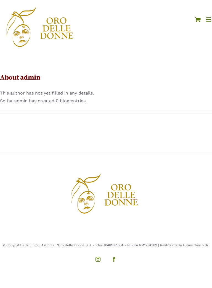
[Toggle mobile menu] (209, 19)
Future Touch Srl (196, 245)
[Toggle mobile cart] (198, 19)
